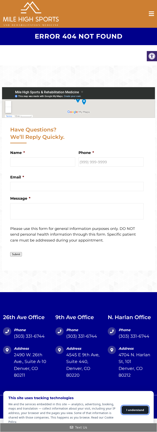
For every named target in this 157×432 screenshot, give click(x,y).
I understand (135, 410)
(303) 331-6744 (29, 336)
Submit (16, 254)
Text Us (80, 427)
